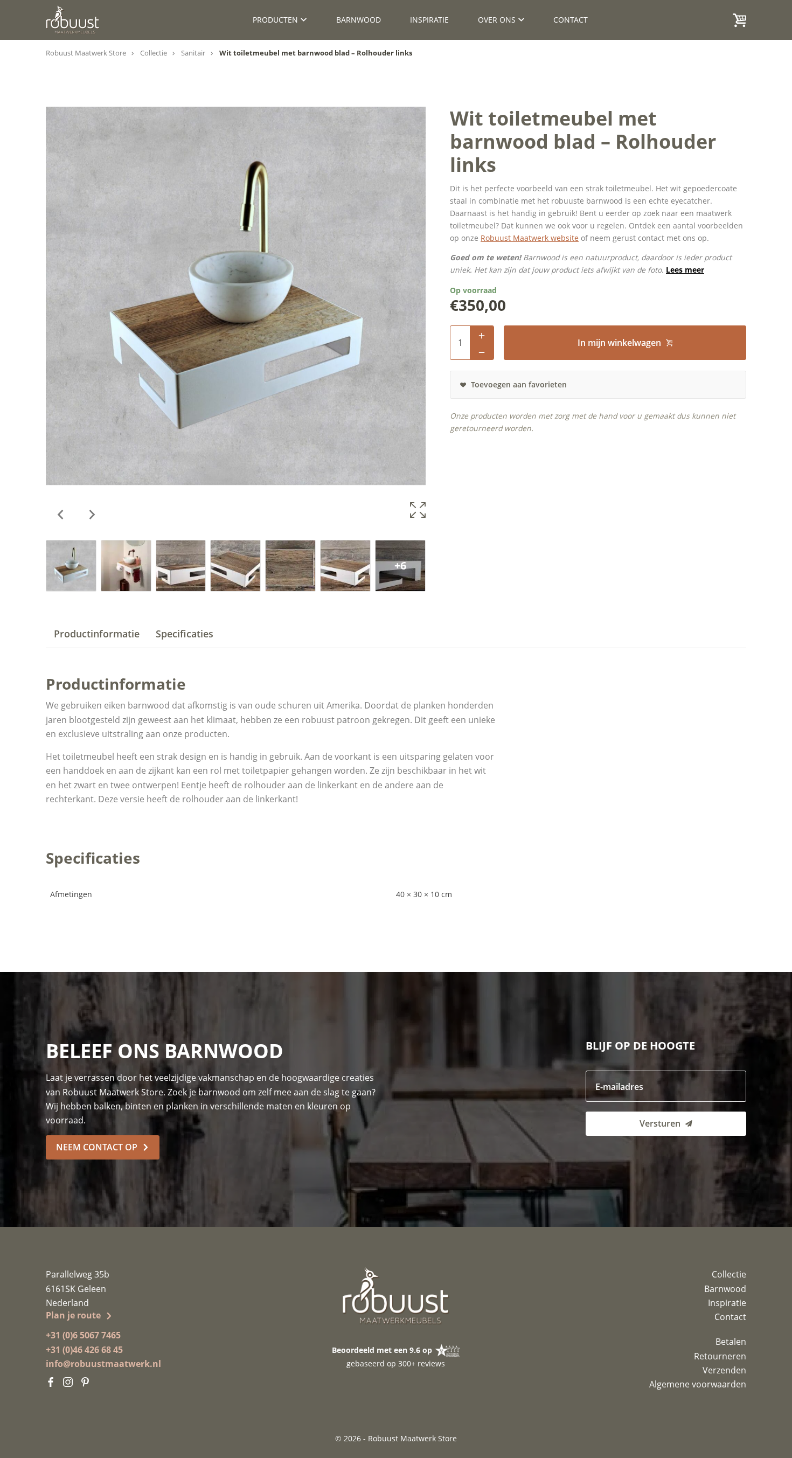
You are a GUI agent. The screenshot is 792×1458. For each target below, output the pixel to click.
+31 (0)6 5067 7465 (83, 1335)
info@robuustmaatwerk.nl (103, 1364)
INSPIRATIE (429, 20)
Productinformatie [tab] (97, 633)
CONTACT (570, 20)
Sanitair (193, 53)
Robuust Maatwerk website (530, 238)
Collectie (153, 53)
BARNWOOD (358, 20)
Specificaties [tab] (184, 633)
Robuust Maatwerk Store (86, 53)
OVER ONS (497, 20)
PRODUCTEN (275, 20)
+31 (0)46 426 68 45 (84, 1350)
